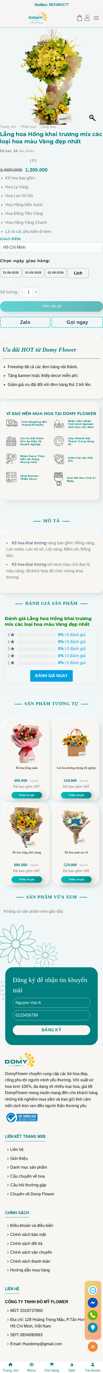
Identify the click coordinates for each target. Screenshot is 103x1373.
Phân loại (28, 127)
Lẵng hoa (48, 127)
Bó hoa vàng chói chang (26, 852)
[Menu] (96, 18)
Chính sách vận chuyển (31, 1252)
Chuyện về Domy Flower (32, 1194)
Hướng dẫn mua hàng (30, 1270)
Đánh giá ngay (51, 676)
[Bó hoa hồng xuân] (26, 743)
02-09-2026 (56, 272)
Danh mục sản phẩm (28, 1167)
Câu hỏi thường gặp (28, 1185)
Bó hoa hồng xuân (27, 768)
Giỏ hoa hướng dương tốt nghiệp (76, 768)
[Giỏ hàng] (78, 18)
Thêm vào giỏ (52, 306)
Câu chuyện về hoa (27, 1176)
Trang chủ (8, 127)
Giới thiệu (19, 1158)
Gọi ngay (77, 322)
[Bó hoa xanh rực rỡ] (76, 827)
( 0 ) (33, 160)
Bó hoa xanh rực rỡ (76, 852)
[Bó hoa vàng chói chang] (26, 827)
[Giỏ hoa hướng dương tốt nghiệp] (76, 743)
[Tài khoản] (87, 18)
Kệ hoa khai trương (29, 543)
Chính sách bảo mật (28, 1234)
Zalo (25, 322)
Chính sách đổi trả (26, 1243)
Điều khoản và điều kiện (31, 1225)
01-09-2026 (33, 272)
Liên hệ (17, 1149)
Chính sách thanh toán (30, 1261)
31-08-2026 (11, 272)
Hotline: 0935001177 (51, 5)
